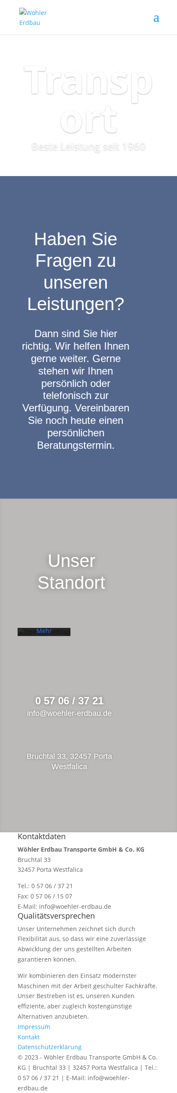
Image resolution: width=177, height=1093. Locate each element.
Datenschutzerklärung (50, 1047)
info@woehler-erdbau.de (75, 906)
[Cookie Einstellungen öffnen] (15, 1082)
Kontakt (29, 1037)
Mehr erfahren (44, 635)
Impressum (34, 1027)
